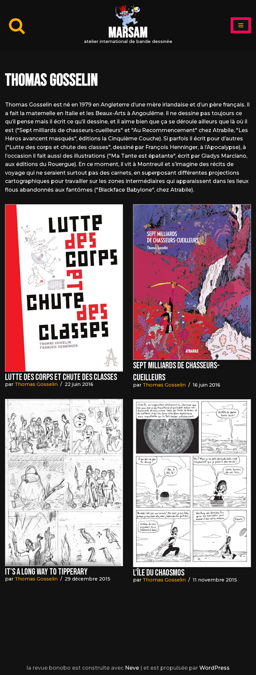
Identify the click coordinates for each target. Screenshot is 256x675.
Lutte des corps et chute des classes (61, 377)
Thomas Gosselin (36, 384)
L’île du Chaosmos (158, 573)
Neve (132, 668)
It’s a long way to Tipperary (46, 572)
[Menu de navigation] (241, 25)
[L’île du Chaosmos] (192, 483)
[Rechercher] (16, 25)
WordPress (214, 668)
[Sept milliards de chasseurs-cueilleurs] (192, 282)
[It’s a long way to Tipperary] (64, 482)
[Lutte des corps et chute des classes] (64, 288)
